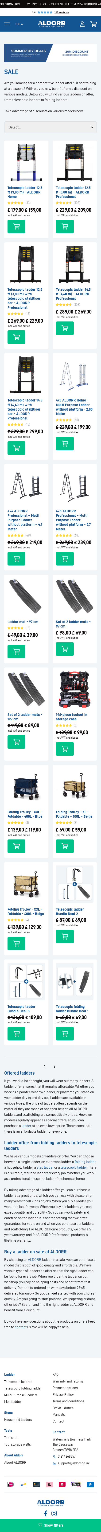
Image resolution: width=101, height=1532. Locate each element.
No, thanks (75, 777)
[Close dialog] (96, 726)
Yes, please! (75, 770)
